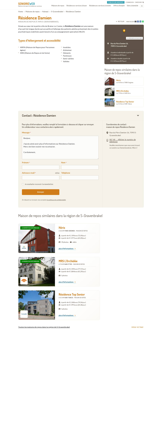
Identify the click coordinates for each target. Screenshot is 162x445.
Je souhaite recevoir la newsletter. (39, 184)
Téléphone (65, 173)
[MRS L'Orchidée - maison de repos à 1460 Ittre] (36, 271)
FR (142, 6)
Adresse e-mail (28, 173)
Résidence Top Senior (125, 102)
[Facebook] (138, 21)
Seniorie (26, 3)
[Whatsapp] (143, 21)
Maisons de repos (33, 11)
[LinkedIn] (140, 21)
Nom (63, 162)
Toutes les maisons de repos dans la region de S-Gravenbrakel (44, 327)
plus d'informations (66, 249)
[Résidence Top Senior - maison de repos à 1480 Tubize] (36, 305)
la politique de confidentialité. (56, 200)
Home (20, 11)
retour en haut (137, 327)
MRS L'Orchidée (123, 92)
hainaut (45, 11)
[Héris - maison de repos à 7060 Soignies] (36, 238)
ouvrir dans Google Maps (134, 38)
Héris (124, 81)
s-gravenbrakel (57, 11)
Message (26, 132)
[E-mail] (135, 21)
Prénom (25, 162)
